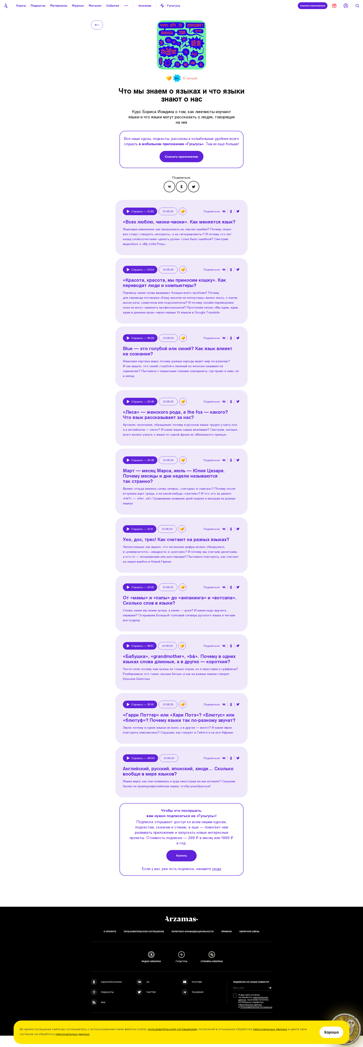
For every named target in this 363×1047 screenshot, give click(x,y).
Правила (226, 931)
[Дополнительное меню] (126, 5)
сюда (216, 869)
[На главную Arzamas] (5, 5)
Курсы (21, 5)
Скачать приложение (181, 156)
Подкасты (38, 5)
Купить (181, 855)
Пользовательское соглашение (144, 931)
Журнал (78, 5)
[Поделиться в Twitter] (193, 186)
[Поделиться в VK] (169, 186)
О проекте (110, 931)
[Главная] (181, 918)
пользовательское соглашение (256, 1007)
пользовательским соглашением (172, 1029)
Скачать (312, 5)
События (112, 5)
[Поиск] (357, 5)
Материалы (58, 5)
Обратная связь (249, 931)
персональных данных (270, 1029)
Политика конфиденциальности (192, 931)
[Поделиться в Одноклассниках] (181, 186)
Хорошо (331, 1032)
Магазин (95, 5)
